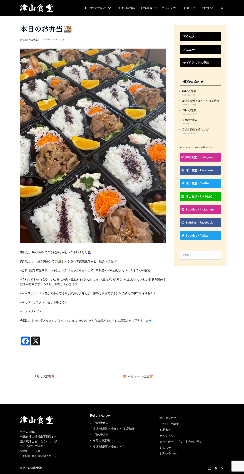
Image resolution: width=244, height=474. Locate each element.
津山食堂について (95, 8)
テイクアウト (168, 435)
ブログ (65, 40)
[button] (222, 8)
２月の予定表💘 (44, 376)
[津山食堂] (37, 7)
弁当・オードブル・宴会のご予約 (181, 441)
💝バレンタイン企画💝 (138, 376)
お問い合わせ (168, 453)
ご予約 (204, 8)
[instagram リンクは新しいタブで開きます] (209, 468)
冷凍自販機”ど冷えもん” (195, 129)
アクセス (189, 36)
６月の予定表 (189, 120)
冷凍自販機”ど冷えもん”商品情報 (200, 100)
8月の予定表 (189, 91)
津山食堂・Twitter (198, 183)
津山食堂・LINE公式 (199, 196)
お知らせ (189, 8)
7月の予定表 (189, 110)
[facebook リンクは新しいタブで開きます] (216, 468)
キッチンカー (170, 8)
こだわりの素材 (126, 8)
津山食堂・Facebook (199, 170)
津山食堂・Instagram (199, 157)
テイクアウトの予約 (196, 62)
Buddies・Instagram (200, 209)
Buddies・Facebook (199, 222)
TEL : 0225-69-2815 (32, 446)
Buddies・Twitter (198, 235)
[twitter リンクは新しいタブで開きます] (222, 468)
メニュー (189, 49)
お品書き (146, 8)
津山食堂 (33, 40)
